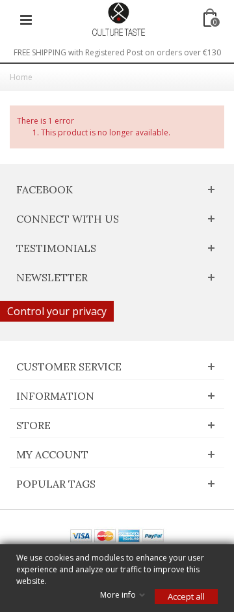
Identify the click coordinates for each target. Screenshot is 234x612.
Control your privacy (57, 311)
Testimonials (56, 248)
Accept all (186, 596)
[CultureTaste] (118, 18)
